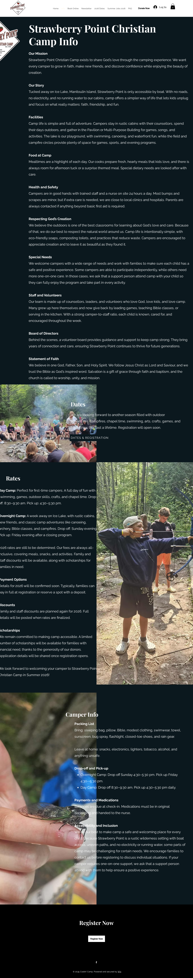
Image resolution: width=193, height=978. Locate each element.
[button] (172, 6)
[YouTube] (176, 5)
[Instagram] (180, 5)
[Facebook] (96, 962)
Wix (119, 972)
